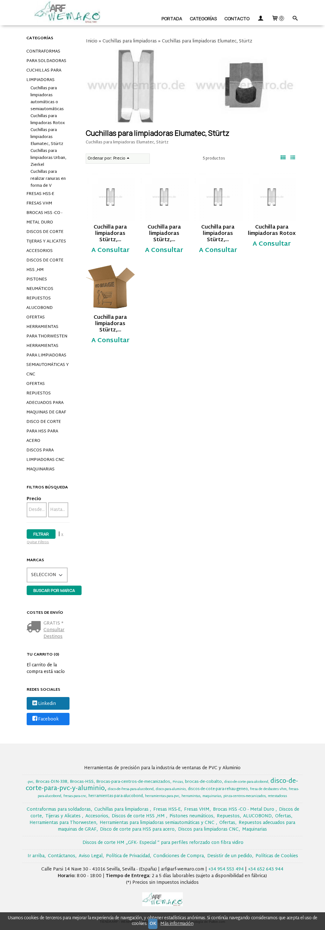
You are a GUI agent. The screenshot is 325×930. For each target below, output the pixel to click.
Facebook (48, 719)
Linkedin (47, 704)
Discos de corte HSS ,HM (44, 265)
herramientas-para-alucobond (116, 796)
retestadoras (277, 796)
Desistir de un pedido (229, 856)
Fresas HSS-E (40, 194)
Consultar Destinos (53, 633)
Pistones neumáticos (39, 284)
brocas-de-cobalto (203, 782)
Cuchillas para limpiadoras (43, 75)
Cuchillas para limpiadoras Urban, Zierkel (48, 158)
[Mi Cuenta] (261, 18)
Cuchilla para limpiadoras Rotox (272, 230)
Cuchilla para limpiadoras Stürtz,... (110, 234)
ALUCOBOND (39, 308)
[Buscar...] (295, 18)
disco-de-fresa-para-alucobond (131, 789)
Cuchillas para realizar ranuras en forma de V (48, 178)
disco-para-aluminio (171, 789)
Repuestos (38, 298)
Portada (172, 19)
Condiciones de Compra (178, 856)
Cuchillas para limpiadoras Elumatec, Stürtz (46, 137)
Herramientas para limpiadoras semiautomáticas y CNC (47, 360)
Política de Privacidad (128, 856)
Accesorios (39, 251)
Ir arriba (36, 856)
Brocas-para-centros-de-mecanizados (133, 782)
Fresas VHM (39, 203)
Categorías (203, 19)
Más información (176, 924)
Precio (34, 499)
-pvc (30, 782)
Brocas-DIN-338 (51, 782)
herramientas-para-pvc (162, 796)
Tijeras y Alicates (46, 241)
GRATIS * (53, 623)
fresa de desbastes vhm (268, 789)
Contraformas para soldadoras (46, 56)
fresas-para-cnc (74, 796)
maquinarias (211, 796)
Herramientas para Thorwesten (46, 331)
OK (152, 924)
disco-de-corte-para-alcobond (246, 782)
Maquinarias (40, 469)
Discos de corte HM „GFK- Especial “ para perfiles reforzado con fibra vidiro (163, 843)
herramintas (191, 796)
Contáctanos (61, 856)
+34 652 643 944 (265, 869)
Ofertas (35, 317)
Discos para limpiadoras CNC (45, 455)
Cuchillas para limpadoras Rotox (47, 120)
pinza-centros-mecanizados (244, 796)
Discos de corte (44, 232)
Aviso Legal (91, 856)
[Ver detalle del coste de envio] (35, 627)
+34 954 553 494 (226, 869)
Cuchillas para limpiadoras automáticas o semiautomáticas (47, 99)
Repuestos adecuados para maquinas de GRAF (46, 403)
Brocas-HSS (82, 782)
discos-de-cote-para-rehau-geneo (218, 789)
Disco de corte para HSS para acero (43, 431)
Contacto (236, 19)
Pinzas (178, 782)
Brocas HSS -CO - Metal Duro (44, 217)
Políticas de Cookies (276, 856)
